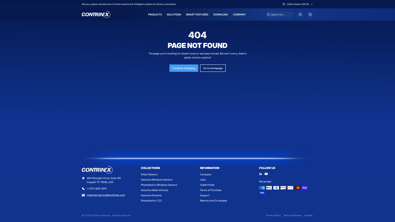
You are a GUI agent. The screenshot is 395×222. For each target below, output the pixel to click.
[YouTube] (266, 173)
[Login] (300, 14)
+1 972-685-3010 (97, 188)
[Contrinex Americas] (96, 14)
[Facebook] (260, 173)
